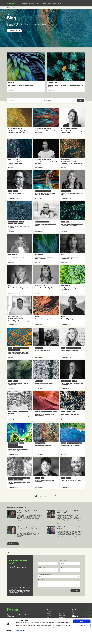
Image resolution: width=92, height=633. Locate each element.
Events (54, 3)
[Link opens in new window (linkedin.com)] (73, 616)
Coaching (49, 615)
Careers (73, 613)
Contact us (74, 611)
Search (80, 100)
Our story (61, 611)
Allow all (81, 621)
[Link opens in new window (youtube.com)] (75, 616)
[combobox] (75, 3)
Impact (8, 7)
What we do (24, 3)
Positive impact (62, 615)
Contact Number (63, 560)
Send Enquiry (75, 590)
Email (61, 567)
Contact (59, 3)
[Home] (13, 3)
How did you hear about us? (44, 574)
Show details (19, 630)
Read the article (11, 90)
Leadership (49, 611)
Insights (49, 3)
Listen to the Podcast (65, 136)
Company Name (41, 567)
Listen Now (19, 522)
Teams (48, 617)
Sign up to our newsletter (14, 30)
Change (48, 613)
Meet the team (62, 613)
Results (44, 3)
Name (39, 560)
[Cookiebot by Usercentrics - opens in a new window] (8, 630)
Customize (80, 625)
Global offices (62, 617)
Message (40, 579)
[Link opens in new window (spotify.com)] (77, 616)
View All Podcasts (13, 543)
